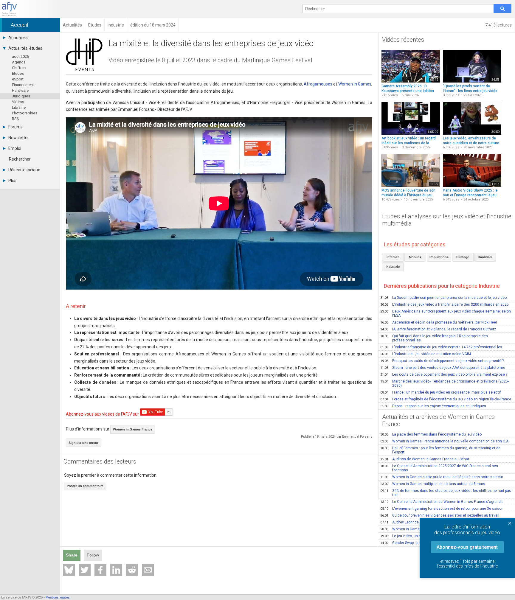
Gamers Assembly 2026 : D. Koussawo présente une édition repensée (407, 90)
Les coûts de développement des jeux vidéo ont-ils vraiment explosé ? (443, 374)
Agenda (19, 62)
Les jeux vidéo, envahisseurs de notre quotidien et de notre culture (471, 140)
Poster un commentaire (85, 486)
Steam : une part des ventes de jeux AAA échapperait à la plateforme (442, 368)
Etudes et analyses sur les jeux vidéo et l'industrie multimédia (446, 220)
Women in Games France (132, 429)
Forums (15, 127)
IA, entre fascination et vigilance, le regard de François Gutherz (438, 329)
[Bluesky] (69, 570)
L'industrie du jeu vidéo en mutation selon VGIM (425, 354)
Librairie (19, 107)
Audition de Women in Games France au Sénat (424, 459)
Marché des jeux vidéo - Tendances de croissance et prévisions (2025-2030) (444, 383)
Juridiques (21, 96)
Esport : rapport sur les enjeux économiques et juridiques (433, 406)
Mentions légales (58, 597)
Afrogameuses (318, 84)
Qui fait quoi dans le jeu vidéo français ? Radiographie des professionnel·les (434, 338)
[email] (148, 570)
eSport (18, 79)
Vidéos (18, 102)
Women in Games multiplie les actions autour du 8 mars (432, 484)
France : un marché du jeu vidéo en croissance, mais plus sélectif (440, 392)
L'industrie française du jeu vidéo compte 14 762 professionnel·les (441, 347)
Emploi (14, 148)
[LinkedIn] (116, 570)
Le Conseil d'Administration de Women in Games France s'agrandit (441, 502)
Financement (23, 85)
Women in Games (354, 84)
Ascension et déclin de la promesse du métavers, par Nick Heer (438, 322)
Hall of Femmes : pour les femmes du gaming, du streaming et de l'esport (440, 450)
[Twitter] (85, 570)
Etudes (18, 73)
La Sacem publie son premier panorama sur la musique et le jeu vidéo (443, 298)
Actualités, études (25, 48)
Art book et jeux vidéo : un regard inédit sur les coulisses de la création (408, 143)
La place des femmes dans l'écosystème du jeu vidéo (431, 434)
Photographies (24, 113)
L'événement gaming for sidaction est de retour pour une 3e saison (441, 508)
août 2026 (20, 56)
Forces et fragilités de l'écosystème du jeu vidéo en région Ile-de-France (445, 399)
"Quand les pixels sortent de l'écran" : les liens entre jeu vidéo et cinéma (470, 90)
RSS (15, 118)
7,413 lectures (498, 25)
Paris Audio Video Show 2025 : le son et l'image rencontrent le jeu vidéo (470, 195)
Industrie (393, 266)
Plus (12, 180)
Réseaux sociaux (24, 169)
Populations (439, 257)
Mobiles (415, 257)
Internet (393, 257)
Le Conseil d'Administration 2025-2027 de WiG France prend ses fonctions (439, 468)
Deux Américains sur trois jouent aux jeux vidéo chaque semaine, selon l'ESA (445, 313)
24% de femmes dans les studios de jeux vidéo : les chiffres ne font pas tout (445, 493)
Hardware (20, 90)
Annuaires (18, 37)
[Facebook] (100, 570)
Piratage (462, 257)
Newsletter (18, 137)
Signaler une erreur (83, 442)
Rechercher (20, 159)
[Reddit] (132, 570)
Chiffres (19, 68)
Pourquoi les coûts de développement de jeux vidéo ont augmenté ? (442, 361)
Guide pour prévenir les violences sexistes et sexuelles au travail (439, 515)
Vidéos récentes (403, 39)
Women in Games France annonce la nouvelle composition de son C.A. (444, 441)
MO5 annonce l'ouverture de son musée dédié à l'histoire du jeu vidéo (408, 195)
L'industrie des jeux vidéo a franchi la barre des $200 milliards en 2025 (444, 304)
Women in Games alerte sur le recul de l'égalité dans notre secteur (441, 477)
